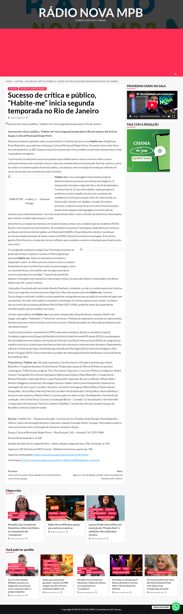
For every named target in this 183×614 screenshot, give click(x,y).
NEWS (32, 513)
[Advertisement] (91, 50)
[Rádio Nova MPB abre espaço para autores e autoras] (65, 508)
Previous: (34, 475)
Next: (98, 475)
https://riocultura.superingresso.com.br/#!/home (61, 454)
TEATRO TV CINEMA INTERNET (32, 89)
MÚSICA (23, 513)
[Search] (175, 74)
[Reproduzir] (130, 116)
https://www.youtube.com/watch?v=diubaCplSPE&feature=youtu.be (60, 460)
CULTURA (13, 89)
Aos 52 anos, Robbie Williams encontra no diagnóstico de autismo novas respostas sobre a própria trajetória (19, 585)
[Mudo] (169, 116)
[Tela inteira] (173, 116)
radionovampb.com (17, 118)
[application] (152, 105)
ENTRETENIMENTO (98, 513)
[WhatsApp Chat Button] (176, 607)
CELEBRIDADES (96, 509)
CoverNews (101, 609)
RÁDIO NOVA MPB (91, 12)
